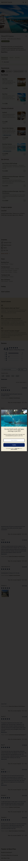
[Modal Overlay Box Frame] (14, 430)
